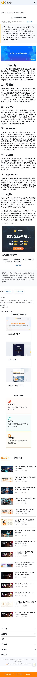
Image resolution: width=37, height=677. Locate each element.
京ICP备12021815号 (26, 664)
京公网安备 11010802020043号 (15, 664)
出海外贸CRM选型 (20, 303)
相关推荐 (5, 457)
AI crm (31, 300)
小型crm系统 (19, 291)
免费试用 (29, 674)
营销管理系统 (4, 305)
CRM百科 (29, 303)
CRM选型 (2, 300)
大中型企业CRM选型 (13, 300)
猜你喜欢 (18, 457)
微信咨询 (8, 674)
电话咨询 (18, 674)
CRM (2, 13)
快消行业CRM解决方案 (6, 303)
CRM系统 (8, 291)
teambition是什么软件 (7, 311)
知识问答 (8, 13)
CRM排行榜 (24, 300)
